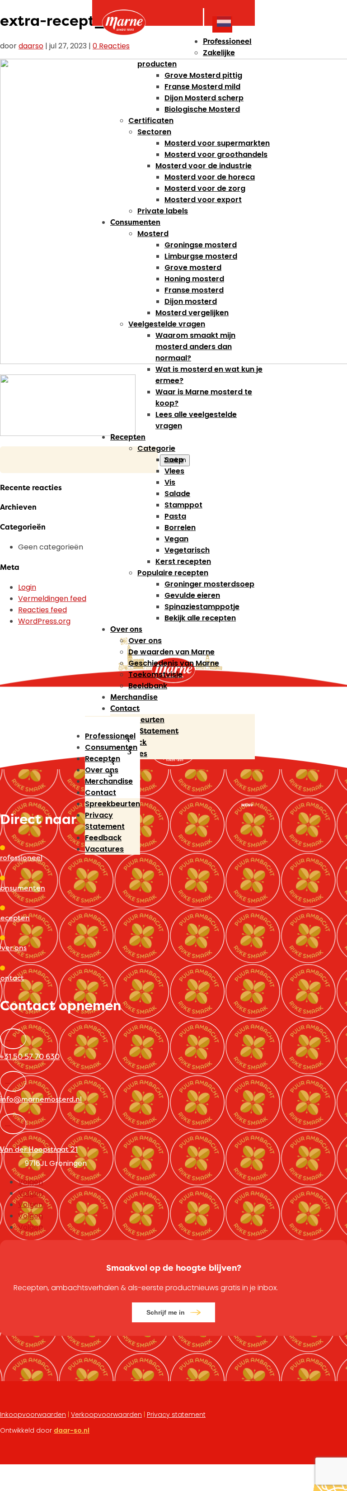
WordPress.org (44, 621)
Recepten (127, 437)
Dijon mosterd (190, 301)
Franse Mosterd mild (202, 86)
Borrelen (180, 527)
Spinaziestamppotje (201, 606)
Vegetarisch (187, 550)
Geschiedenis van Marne (173, 663)
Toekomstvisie (155, 674)
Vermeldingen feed (52, 598)
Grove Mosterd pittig (203, 75)
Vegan (176, 539)
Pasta (175, 516)
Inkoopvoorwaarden (33, 1414)
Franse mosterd (194, 290)
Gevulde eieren (192, 595)
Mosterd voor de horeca (209, 177)
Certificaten (151, 120)
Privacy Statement (144, 731)
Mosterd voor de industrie (203, 166)
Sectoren (154, 132)
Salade (177, 493)
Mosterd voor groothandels (215, 154)
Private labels (162, 211)
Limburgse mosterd (200, 256)
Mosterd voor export (203, 199)
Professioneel (227, 41)
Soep (173, 459)
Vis (169, 482)
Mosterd (153, 233)
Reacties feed (42, 610)
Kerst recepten (183, 561)
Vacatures (128, 753)
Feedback (128, 742)
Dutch (222, 22)
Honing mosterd (194, 279)
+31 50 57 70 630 (30, 1056)
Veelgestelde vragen (166, 324)
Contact (125, 708)
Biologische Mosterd (202, 109)
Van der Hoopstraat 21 (39, 1149)
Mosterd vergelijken (192, 313)
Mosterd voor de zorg (204, 188)
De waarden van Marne (171, 652)
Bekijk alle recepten (200, 618)
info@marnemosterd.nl (41, 1099)
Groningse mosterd (200, 245)
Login (27, 587)
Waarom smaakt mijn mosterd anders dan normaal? (195, 346)
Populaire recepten (172, 573)
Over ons (126, 629)
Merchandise (134, 697)
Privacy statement (176, 1414)
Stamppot (183, 505)
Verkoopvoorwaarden (106, 1414)
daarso (31, 46)
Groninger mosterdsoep (209, 584)
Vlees (174, 471)
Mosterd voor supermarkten (217, 143)
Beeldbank (147, 686)
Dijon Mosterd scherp (204, 98)
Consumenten (135, 222)
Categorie (156, 448)
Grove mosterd (192, 267)
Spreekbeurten (137, 719)
